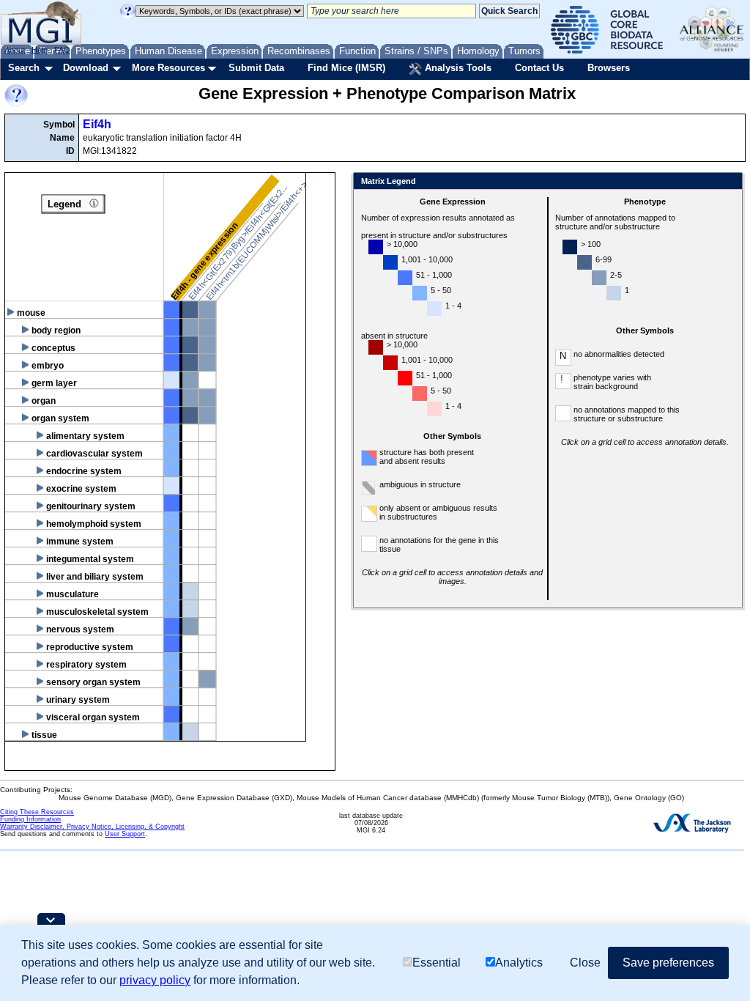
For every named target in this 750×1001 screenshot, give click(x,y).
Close (728, 182)
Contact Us (539, 67)
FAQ (62, 49)
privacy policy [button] (154, 980)
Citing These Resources (37, 812)
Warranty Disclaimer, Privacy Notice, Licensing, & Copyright (92, 826)
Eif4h (97, 124)
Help (39, 49)
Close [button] (585, 962)
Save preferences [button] (668, 962)
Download (85, 67)
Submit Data (256, 67)
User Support (125, 834)
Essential (436, 962)
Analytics (519, 962)
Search (24, 67)
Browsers (608, 67)
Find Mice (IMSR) (346, 67)
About (14, 49)
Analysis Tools (456, 67)
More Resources (168, 67)
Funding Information (30, 819)
